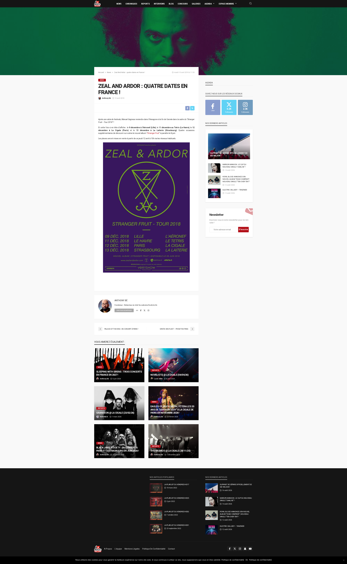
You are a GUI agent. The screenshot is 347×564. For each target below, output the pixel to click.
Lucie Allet (158, 379)
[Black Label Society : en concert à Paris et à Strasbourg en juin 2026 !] (119, 441)
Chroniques (131, 4)
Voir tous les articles (124, 310)
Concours (183, 4)
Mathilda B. (104, 417)
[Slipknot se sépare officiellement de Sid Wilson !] (229, 146)
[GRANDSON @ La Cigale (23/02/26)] (119, 403)
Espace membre (226, 4)
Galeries (196, 4)
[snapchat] (245, 548)
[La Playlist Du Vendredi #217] (156, 488)
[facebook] (140, 310)
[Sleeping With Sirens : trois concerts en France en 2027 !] (119, 365)
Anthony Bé (106, 98)
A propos (108, 549)
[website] (137, 310)
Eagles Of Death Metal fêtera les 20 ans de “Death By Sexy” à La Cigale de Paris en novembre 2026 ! (172, 409)
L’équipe (118, 549)
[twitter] (144, 310)
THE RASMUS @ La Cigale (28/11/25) (170, 450)
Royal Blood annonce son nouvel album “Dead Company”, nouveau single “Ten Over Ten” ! (236, 179)
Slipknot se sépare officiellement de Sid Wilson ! (229, 154)
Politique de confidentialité (153, 549)
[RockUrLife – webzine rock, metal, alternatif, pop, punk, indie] (97, 549)
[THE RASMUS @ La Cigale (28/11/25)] (173, 441)
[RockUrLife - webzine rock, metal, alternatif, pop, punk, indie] (97, 3)
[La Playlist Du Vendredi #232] (156, 515)
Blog (171, 4)
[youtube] (250, 548)
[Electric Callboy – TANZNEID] (214, 193)
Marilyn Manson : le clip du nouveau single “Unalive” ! (234, 165)
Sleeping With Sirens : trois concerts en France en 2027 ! (119, 373)
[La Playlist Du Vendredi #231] (156, 528)
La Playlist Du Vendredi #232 (176, 512)
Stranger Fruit (153, 133)
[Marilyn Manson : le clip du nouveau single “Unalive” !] (214, 168)
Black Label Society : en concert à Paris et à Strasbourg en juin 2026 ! (117, 449)
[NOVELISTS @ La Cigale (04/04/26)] (173, 365)
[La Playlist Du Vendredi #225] (156, 501)
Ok (246, 560)
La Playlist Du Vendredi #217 (176, 484)
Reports (145, 4)
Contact (171, 549)
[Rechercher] (250, 3)
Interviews (159, 4)
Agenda (208, 4)
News (118, 4)
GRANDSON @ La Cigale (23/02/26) (115, 412)
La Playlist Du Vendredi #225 (176, 498)
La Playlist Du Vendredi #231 (176, 525)
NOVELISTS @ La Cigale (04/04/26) (169, 374)
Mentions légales (132, 549)
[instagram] (148, 310)
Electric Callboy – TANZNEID (235, 190)
